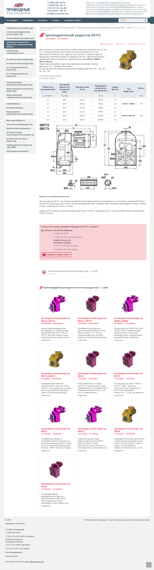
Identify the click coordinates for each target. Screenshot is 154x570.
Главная (42, 28)
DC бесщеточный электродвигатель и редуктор (20, 133)
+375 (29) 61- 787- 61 (56, 10)
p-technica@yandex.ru (14, 552)
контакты (42, 20)
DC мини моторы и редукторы (19, 63)
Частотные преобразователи (19, 124)
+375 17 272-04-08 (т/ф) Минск (66, 246)
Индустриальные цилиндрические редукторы (19, 83)
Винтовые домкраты (15, 120)
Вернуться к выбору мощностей (54, 196)
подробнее (45, 340)
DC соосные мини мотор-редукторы (17, 75)
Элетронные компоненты (17, 151)
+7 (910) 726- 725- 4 (56, 5)
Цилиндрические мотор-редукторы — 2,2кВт (114, 28)
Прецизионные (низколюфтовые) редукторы (19, 113)
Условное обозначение (51, 76)
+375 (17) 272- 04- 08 (56, 8)
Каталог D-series (48, 78)
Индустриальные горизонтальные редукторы (19, 96)
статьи (55, 20)
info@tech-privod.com (58, 13)
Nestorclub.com (38, 562)
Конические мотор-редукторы (20, 38)
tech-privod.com (11, 556)
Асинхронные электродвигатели (14, 52)
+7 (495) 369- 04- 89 (56, 2)
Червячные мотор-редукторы (19, 28)
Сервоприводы (13, 104)
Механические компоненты (18, 128)
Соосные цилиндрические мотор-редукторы (18, 33)
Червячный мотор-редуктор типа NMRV (19, 146)
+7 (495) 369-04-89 (60, 233)
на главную (12, 20)
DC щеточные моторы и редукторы (17, 140)
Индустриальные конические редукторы (19, 90)
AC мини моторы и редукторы (19, 59)
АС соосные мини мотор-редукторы (17, 68)
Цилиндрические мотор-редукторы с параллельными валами (19, 44)
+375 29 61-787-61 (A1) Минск (65, 249)
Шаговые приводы (14, 108)
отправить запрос (72, 20)
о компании (27, 20)
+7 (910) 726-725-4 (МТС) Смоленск (67, 237)
